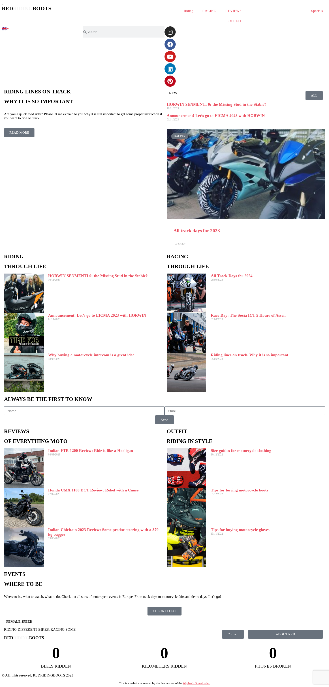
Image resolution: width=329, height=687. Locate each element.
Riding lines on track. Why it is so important (249, 355)
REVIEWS (233, 11)
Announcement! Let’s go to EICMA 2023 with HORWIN (216, 115)
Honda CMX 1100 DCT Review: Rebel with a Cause (93, 490)
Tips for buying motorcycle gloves (240, 529)
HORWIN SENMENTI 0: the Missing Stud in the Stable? (216, 104)
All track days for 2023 (196, 230)
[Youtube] (170, 56)
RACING (209, 11)
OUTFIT (235, 21)
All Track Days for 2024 (231, 276)
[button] (246, 174)
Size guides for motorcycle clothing (241, 450)
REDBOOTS (26, 8)
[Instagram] (170, 32)
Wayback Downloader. (196, 683)
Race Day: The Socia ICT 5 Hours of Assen (248, 315)
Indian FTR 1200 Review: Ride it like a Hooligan (90, 450)
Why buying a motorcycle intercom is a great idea (91, 355)
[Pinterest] (170, 81)
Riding (188, 11)
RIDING (14, 256)
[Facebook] (170, 44)
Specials (317, 11)
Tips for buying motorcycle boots (239, 490)
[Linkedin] (170, 68)
